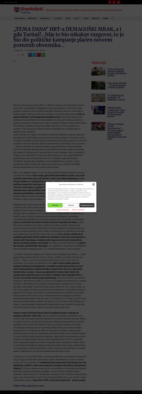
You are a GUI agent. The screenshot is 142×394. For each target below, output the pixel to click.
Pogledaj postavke (86, 205)
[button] (93, 184)
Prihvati (55, 205)
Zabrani (71, 205)
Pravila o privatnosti (63, 209)
